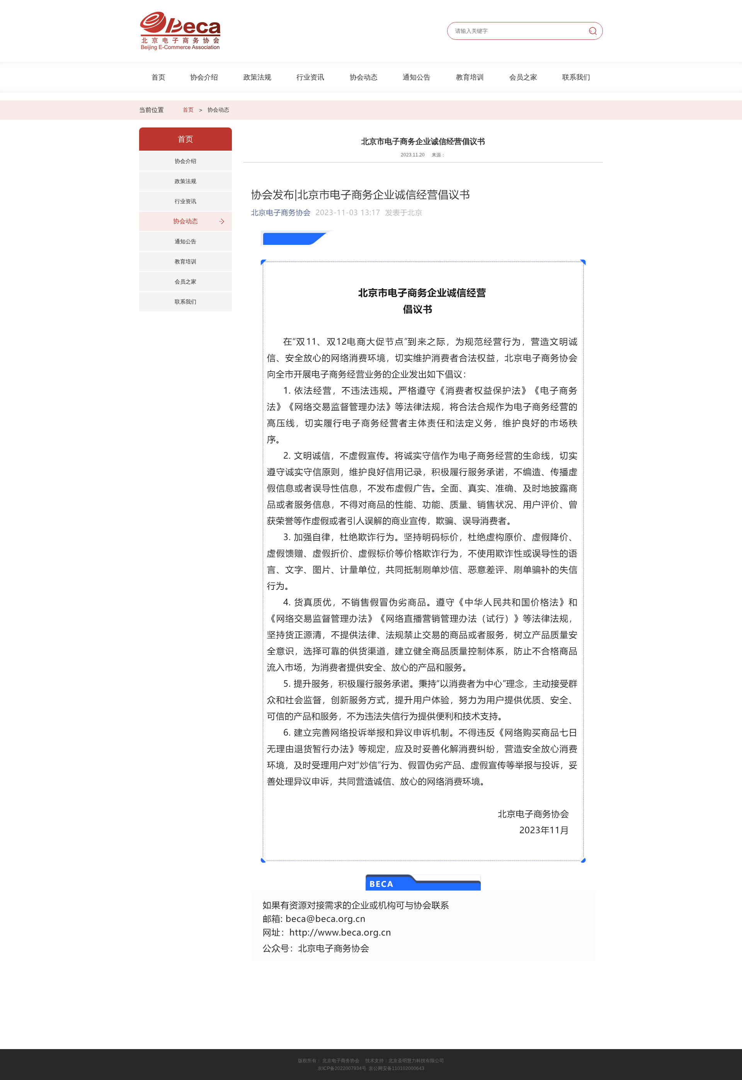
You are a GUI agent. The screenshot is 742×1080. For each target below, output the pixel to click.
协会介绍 (204, 77)
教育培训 (470, 77)
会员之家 (523, 77)
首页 (158, 77)
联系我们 (576, 77)
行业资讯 (310, 77)
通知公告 (417, 77)
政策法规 (257, 77)
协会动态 (364, 77)
